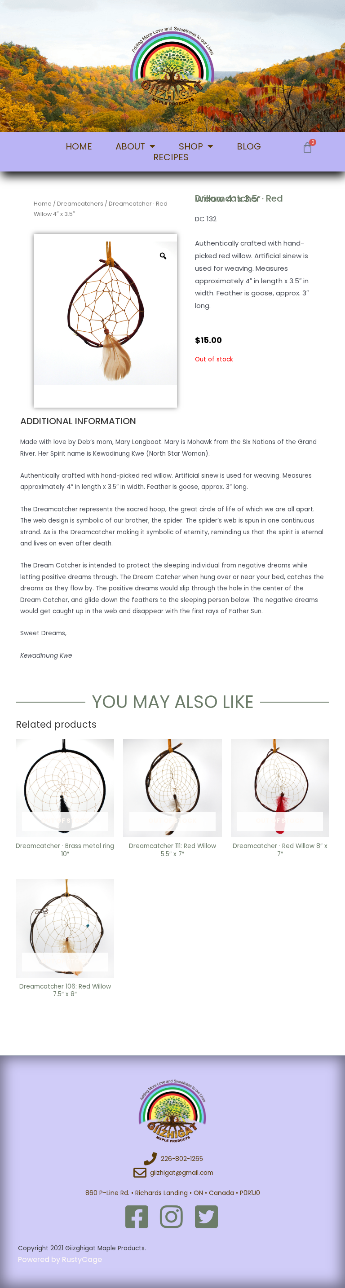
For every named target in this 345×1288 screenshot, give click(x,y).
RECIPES (171, 157)
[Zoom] (163, 256)
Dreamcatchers (80, 203)
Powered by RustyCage (61, 1259)
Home (43, 203)
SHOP (191, 146)
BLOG (249, 146)
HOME (79, 146)
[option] (105, 313)
